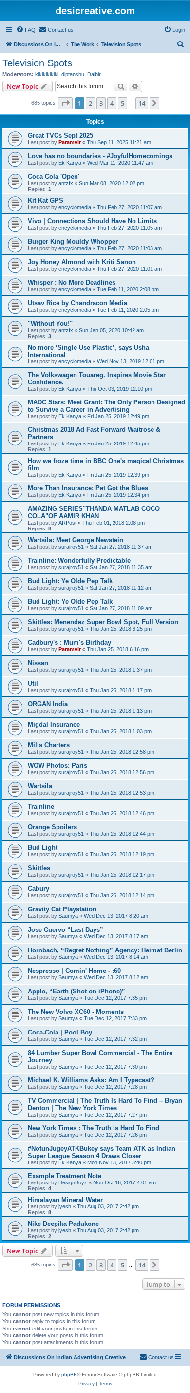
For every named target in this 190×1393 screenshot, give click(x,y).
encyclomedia (74, 207)
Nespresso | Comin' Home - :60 (74, 970)
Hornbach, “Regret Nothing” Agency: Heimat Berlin (105, 950)
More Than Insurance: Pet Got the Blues (88, 488)
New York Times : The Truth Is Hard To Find (93, 1128)
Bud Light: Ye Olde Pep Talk (70, 581)
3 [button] (101, 103)
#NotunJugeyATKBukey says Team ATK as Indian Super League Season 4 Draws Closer (101, 1152)
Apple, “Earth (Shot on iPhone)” (76, 991)
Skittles (39, 868)
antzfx (65, 183)
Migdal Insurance (54, 724)
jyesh (64, 1206)
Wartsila (40, 786)
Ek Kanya (69, 163)
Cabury (38, 888)
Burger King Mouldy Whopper (73, 241)
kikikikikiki (46, 74)
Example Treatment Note (64, 1176)
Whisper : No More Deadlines (71, 282)
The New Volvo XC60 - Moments (76, 1011)
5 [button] (122, 103)
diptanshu (72, 74)
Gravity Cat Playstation (62, 909)
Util (33, 683)
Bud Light (42, 847)
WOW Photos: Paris (57, 765)
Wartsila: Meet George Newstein (75, 540)
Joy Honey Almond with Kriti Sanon (82, 262)
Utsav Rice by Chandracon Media (77, 303)
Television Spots (37, 63)
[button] (65, 103)
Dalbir (94, 74)
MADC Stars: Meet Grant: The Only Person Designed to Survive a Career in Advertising (106, 406)
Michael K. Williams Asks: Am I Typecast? (91, 1080)
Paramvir (69, 142)
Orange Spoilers (52, 827)
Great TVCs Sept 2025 (60, 135)
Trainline (41, 806)
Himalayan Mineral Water (65, 1199)
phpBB (69, 1374)
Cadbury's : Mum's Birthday (69, 642)
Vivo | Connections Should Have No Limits (92, 221)
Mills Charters (49, 745)
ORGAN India (48, 704)
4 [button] (112, 103)
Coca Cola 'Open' (53, 176)
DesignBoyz (72, 1182)
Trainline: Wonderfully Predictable (79, 560)
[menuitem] (26, 30)
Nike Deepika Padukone (63, 1223)
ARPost (67, 523)
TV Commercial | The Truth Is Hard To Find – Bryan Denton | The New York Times (105, 1104)
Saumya (68, 916)
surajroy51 (71, 546)
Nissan (38, 663)
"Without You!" (50, 323)
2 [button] (90, 103)
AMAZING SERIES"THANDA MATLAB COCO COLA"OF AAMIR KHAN (94, 512)
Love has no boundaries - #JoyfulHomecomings (100, 156)
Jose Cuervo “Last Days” (65, 929)
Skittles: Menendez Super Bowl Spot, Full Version (103, 622)
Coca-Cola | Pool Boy (60, 1032)
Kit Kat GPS (45, 200)
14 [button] (141, 103)
